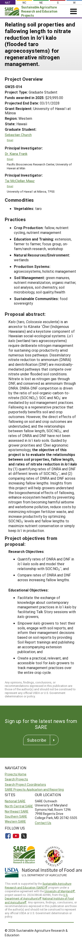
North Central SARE (19, 806)
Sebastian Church (18, 135)
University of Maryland (58, 891)
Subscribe (36, 740)
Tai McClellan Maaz (20, 181)
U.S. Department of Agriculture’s (36, 896)
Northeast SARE (16, 811)
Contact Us (43, 823)
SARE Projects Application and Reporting (34, 789)
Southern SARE (16, 816)
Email (10, 140)
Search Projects (16, 779)
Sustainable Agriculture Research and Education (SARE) (38, 885)
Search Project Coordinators (25, 784)
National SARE (15, 801)
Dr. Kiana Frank (16, 154)
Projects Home (15, 774)
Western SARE (15, 821)
